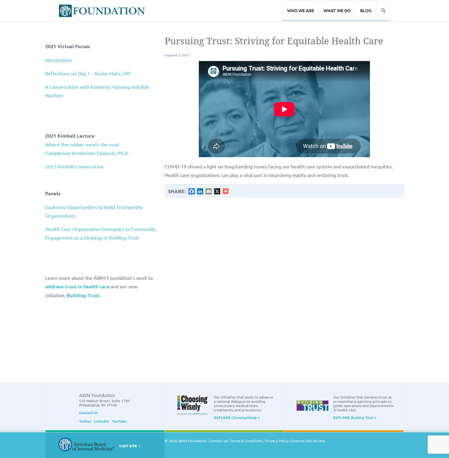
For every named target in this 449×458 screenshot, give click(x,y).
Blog (366, 10)
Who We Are (300, 10)
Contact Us (88, 412)
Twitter (85, 421)
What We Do (337, 10)
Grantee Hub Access (308, 440)
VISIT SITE (128, 445)
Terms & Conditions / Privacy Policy (259, 440)
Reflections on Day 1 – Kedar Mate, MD (87, 73)
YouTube (119, 421)
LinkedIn (101, 421)
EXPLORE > (237, 417)
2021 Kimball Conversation (74, 166)
